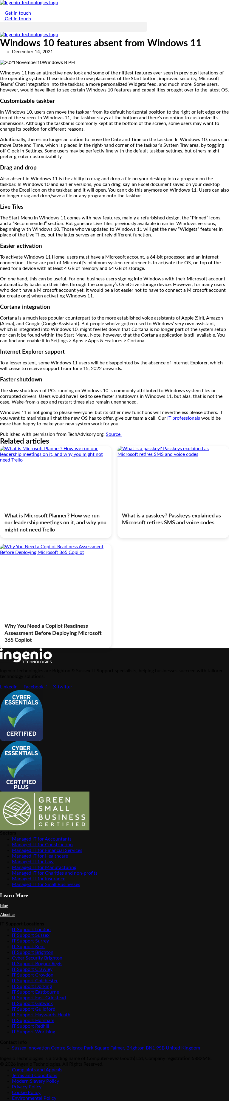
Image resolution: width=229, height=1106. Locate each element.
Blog (4, 905)
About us (7, 914)
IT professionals (183, 418)
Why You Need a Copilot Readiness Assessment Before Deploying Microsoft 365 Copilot (53, 633)
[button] (73, 27)
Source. (114, 434)
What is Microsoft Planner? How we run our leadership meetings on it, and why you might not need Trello (55, 523)
